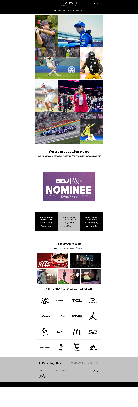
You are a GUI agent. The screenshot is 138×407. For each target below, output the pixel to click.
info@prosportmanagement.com (60, 370)
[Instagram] (97, 3)
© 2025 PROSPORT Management (69, 384)
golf (95, 155)
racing (93, 155)
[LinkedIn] (95, 3)
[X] (100, 3)
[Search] (91, 7)
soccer (97, 155)
